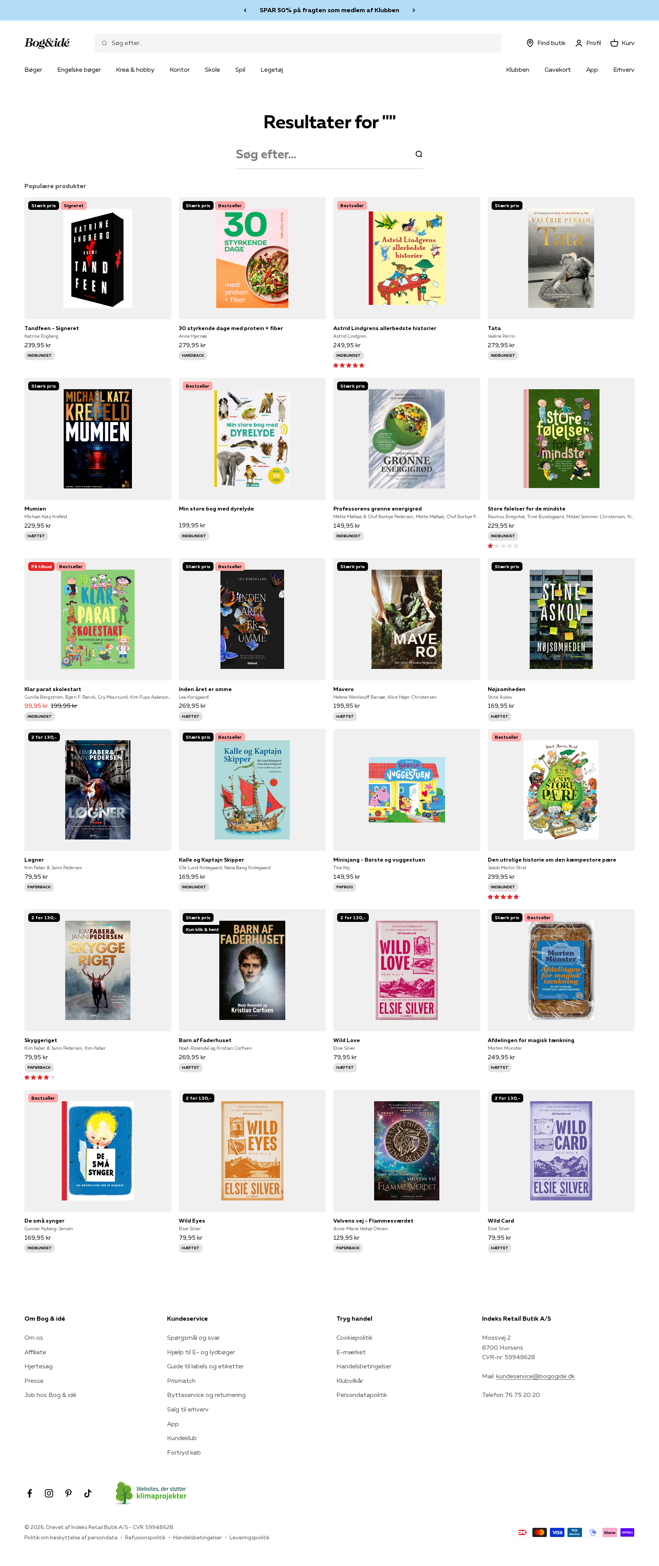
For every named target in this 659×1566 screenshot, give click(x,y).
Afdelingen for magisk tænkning (531, 1040)
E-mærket (351, 1352)
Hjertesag (38, 1366)
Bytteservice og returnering (206, 1394)
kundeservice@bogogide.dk (535, 1376)
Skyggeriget (40, 1040)
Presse (33, 1380)
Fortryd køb (184, 1452)
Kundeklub (182, 1438)
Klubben (517, 69)
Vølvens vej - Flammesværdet (373, 1220)
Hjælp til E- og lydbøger (201, 1352)
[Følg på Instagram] (49, 1493)
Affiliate (35, 1352)
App (592, 69)
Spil (240, 69)
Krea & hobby (135, 69)
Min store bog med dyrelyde (216, 508)
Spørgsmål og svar (193, 1337)
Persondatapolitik (361, 1394)
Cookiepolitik (354, 1337)
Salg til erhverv (188, 1409)
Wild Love (346, 1040)
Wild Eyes (192, 1220)
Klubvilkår (349, 1380)
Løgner (34, 859)
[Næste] (414, 10)
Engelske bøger (79, 69)
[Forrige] (245, 10)
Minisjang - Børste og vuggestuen (379, 859)
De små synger (44, 1220)
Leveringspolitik (250, 1537)
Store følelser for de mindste (527, 508)
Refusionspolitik (145, 1537)
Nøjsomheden (507, 689)
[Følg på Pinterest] (68, 1493)
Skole (212, 69)
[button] (348, 365)
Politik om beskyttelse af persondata (70, 1537)
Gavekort (558, 69)
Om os (33, 1337)
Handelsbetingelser (363, 1366)
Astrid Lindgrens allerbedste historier (384, 328)
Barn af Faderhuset (205, 1040)
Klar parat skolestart (52, 689)
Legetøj (271, 69)
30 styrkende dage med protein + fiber (231, 328)
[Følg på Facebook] (29, 1493)
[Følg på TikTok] (88, 1493)
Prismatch (181, 1380)
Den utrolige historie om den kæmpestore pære (552, 859)
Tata (494, 328)
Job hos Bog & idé (50, 1394)
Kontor (180, 69)
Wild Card (501, 1220)
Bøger (33, 69)
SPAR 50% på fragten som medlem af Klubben (329, 10)
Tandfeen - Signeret (51, 328)
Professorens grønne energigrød (377, 508)
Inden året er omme (205, 689)
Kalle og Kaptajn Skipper (211, 859)
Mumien (35, 508)
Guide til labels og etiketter (205, 1366)
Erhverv (624, 69)
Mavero (343, 689)
